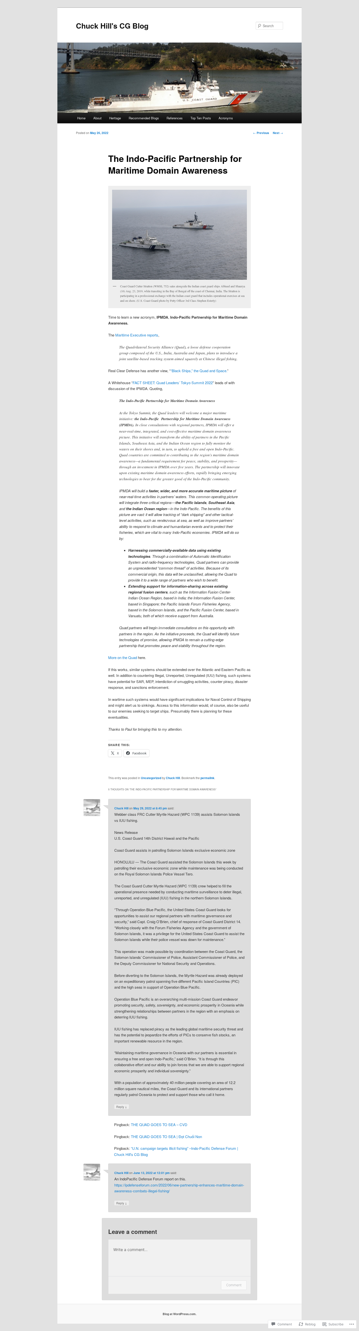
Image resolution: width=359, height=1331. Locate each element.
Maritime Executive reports (136, 334)
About (97, 118)
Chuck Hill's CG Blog (112, 25)
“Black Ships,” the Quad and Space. (198, 370)
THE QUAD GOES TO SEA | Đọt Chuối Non (166, 1136)
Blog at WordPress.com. (179, 1314)
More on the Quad (122, 657)
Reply (121, 1106)
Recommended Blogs (144, 118)
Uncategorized (151, 778)
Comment (234, 1285)
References (175, 118)
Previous (261, 133)
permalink (207, 778)
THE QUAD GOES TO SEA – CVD (159, 1124)
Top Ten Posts (200, 118)
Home (81, 118)
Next (278, 133)
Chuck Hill (173, 778)
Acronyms (226, 118)
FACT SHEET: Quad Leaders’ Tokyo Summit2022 (173, 382)
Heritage (115, 118)
